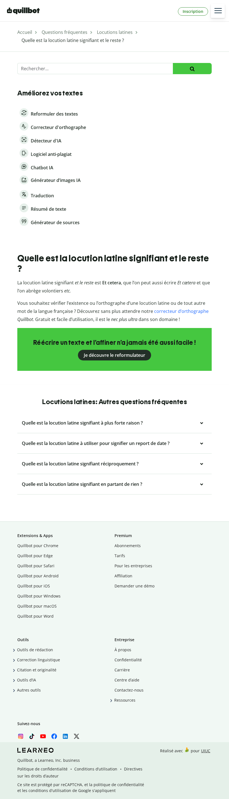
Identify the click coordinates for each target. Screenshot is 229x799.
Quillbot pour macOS (37, 606)
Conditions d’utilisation (95, 769)
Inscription (193, 11)
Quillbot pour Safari (35, 565)
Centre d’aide (127, 680)
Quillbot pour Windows (39, 596)
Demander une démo (134, 586)
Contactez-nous (129, 690)
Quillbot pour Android (38, 575)
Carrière (122, 670)
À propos (123, 649)
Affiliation (123, 575)
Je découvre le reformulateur (114, 355)
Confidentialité (128, 659)
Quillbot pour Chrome (37, 545)
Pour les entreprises (133, 565)
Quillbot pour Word (35, 616)
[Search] (192, 68)
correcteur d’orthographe (181, 311)
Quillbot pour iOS (33, 586)
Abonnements (128, 545)
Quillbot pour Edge (35, 555)
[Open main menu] (218, 11)
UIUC (205, 750)
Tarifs (120, 555)
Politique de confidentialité (42, 769)
